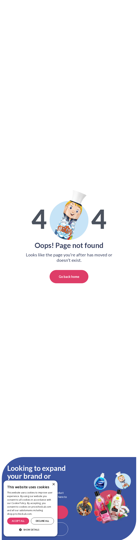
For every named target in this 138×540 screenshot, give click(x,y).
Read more (39, 513)
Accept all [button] (18, 520)
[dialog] (31, 508)
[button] (30, 530)
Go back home (69, 277)
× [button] (53, 484)
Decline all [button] (42, 520)
